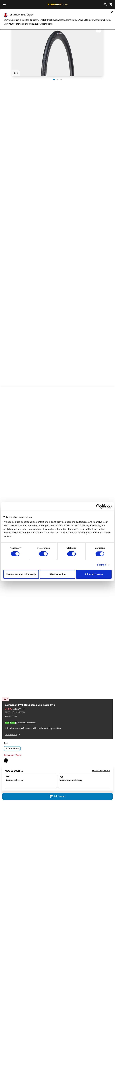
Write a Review (31, 722)
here (50, 24)
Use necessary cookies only (21, 574)
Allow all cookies (94, 574)
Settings (101, 565)
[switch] (43, 554)
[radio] (54, 79)
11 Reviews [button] (21, 722)
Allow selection (57, 574)
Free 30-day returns (101, 770)
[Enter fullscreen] (98, 29)
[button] (57, 50)
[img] (11, 722)
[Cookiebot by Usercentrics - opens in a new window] (98, 506)
